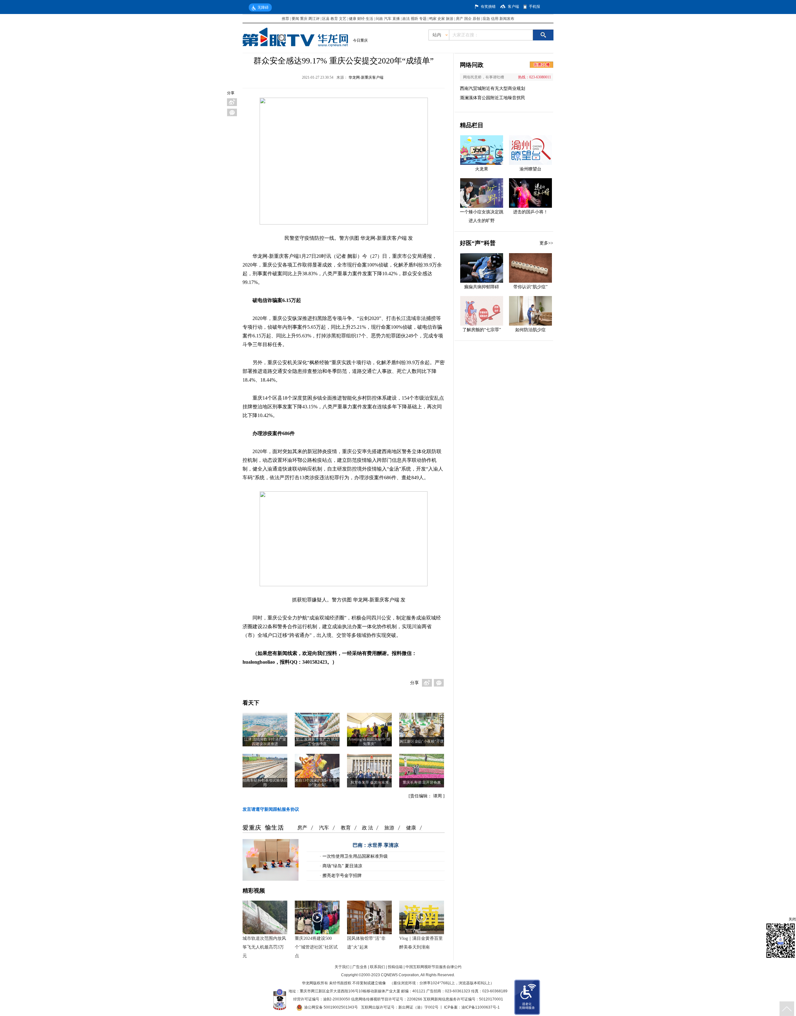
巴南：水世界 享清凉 (376, 845)
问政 (380, 18)
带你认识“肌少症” (530, 287)
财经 (361, 18)
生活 (369, 18)
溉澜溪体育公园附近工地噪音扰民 (492, 97)
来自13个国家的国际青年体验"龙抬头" (317, 782)
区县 (326, 18)
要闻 (295, 18)
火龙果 (481, 169)
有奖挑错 (488, 6)
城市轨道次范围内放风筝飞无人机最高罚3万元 (264, 947)
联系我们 (377, 967)
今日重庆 (360, 40)
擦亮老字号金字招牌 (341, 875)
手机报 (534, 6)
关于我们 (342, 967)
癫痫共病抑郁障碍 (481, 287)
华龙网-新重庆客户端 (366, 77)
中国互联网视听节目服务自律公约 (433, 967)
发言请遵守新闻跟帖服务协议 (271, 809)
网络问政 (472, 65)
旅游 (449, 18)
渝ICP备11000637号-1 (480, 1007)
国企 (468, 18)
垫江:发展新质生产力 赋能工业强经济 (317, 741)
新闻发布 (506, 18)
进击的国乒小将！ (530, 212)
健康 (352, 18)
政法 (406, 18)
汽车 (387, 18)
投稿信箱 (395, 967)
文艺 (342, 18)
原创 (476, 18)
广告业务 (359, 967)
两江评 (314, 18)
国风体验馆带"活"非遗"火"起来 (366, 942)
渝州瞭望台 (530, 169)
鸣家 (433, 18)
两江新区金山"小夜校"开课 (422, 741)
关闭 (792, 919)
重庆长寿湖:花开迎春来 (422, 782)
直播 (396, 18)
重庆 (304, 18)
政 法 (367, 827)
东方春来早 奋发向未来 (369, 782)
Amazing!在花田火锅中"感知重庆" (369, 741)
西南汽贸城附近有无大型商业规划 (492, 88)
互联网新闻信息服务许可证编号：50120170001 (463, 999)
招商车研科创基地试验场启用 (265, 782)
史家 (441, 18)
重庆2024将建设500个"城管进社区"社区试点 (316, 947)
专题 (423, 18)
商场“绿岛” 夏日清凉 (341, 866)
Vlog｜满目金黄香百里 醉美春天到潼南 (421, 942)
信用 (494, 18)
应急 (486, 18)
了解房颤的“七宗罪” (481, 329)
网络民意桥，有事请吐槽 (483, 77)
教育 (334, 18)
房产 (459, 18)
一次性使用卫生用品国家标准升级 (354, 856)
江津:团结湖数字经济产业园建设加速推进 (265, 741)
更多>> (546, 243)
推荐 (285, 18)
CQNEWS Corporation (400, 975)
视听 (414, 18)
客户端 (513, 6)
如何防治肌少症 (530, 329)
